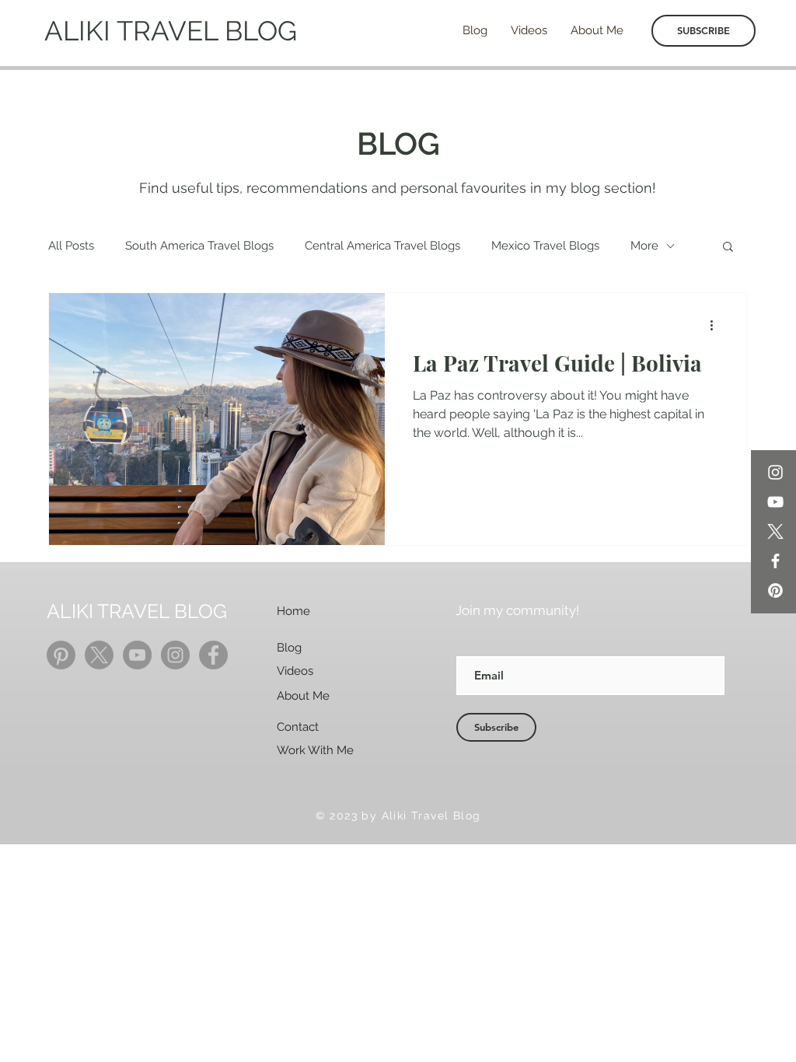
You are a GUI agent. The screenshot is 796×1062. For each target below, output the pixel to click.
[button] (728, 247)
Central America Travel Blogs (382, 246)
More (644, 246)
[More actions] (716, 325)
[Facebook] (775, 561)
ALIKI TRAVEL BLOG (170, 31)
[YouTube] (775, 502)
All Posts (71, 246)
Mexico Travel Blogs (545, 246)
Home (293, 611)
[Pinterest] (775, 590)
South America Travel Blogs (199, 246)
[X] (775, 531)
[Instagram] (775, 472)
